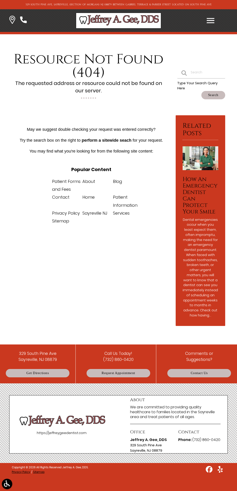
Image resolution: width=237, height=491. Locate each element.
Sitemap (60, 221)
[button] (12, 20)
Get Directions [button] (37, 373)
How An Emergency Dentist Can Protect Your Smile (200, 195)
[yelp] (220, 471)
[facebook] (209, 471)
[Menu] (210, 20)
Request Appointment (118, 373)
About (88, 181)
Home (88, 197)
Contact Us (199, 373)
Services (121, 213)
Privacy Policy (66, 213)
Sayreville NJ (94, 213)
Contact (60, 197)
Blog (117, 181)
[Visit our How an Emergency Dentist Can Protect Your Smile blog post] (200, 171)
